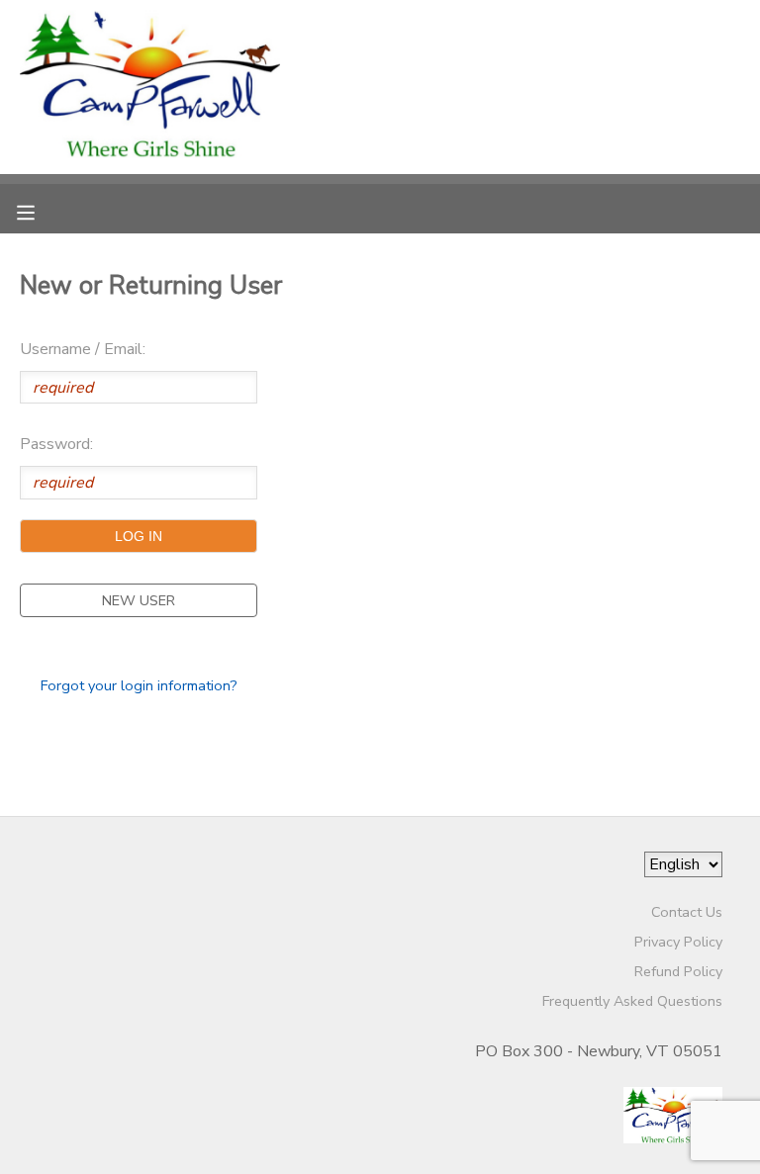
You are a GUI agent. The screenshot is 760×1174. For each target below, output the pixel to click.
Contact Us (686, 912)
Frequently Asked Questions (632, 1001)
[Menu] (40, 210)
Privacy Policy (678, 941)
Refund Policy (678, 971)
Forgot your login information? (139, 685)
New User (138, 600)
